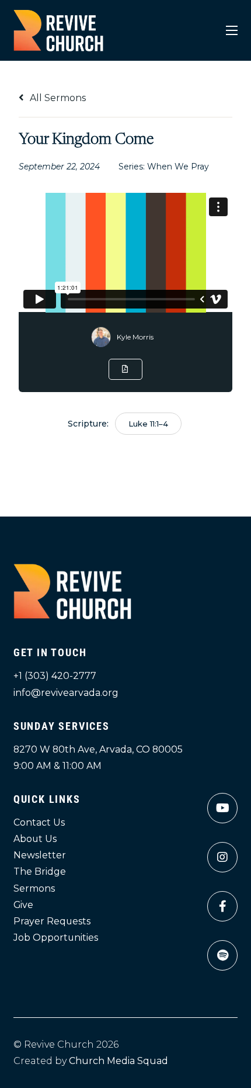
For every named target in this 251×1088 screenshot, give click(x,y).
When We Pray (178, 166)
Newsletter (39, 855)
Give (23, 904)
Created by (90, 1060)
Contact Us (39, 822)
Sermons (34, 888)
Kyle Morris (135, 336)
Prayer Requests (51, 921)
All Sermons (56, 97)
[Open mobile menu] (232, 30)
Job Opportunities (55, 937)
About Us (35, 838)
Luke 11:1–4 (148, 423)
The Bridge (39, 871)
